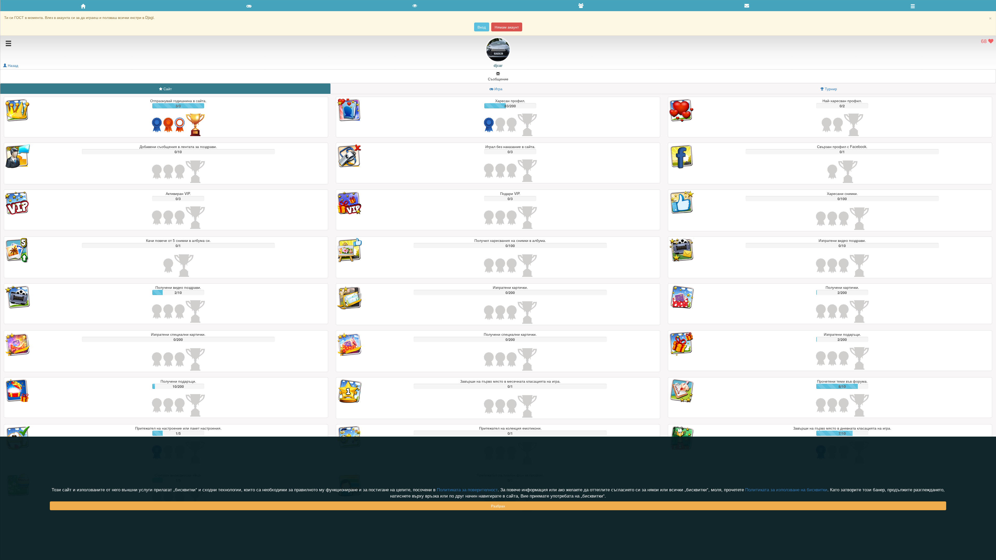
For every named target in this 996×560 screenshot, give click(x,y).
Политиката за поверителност (467, 489)
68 (984, 41)
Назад (12, 65)
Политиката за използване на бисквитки (786, 489)
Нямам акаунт (507, 27)
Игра (498, 88)
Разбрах (498, 505)
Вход (482, 27)
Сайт (167, 88)
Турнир (831, 88)
